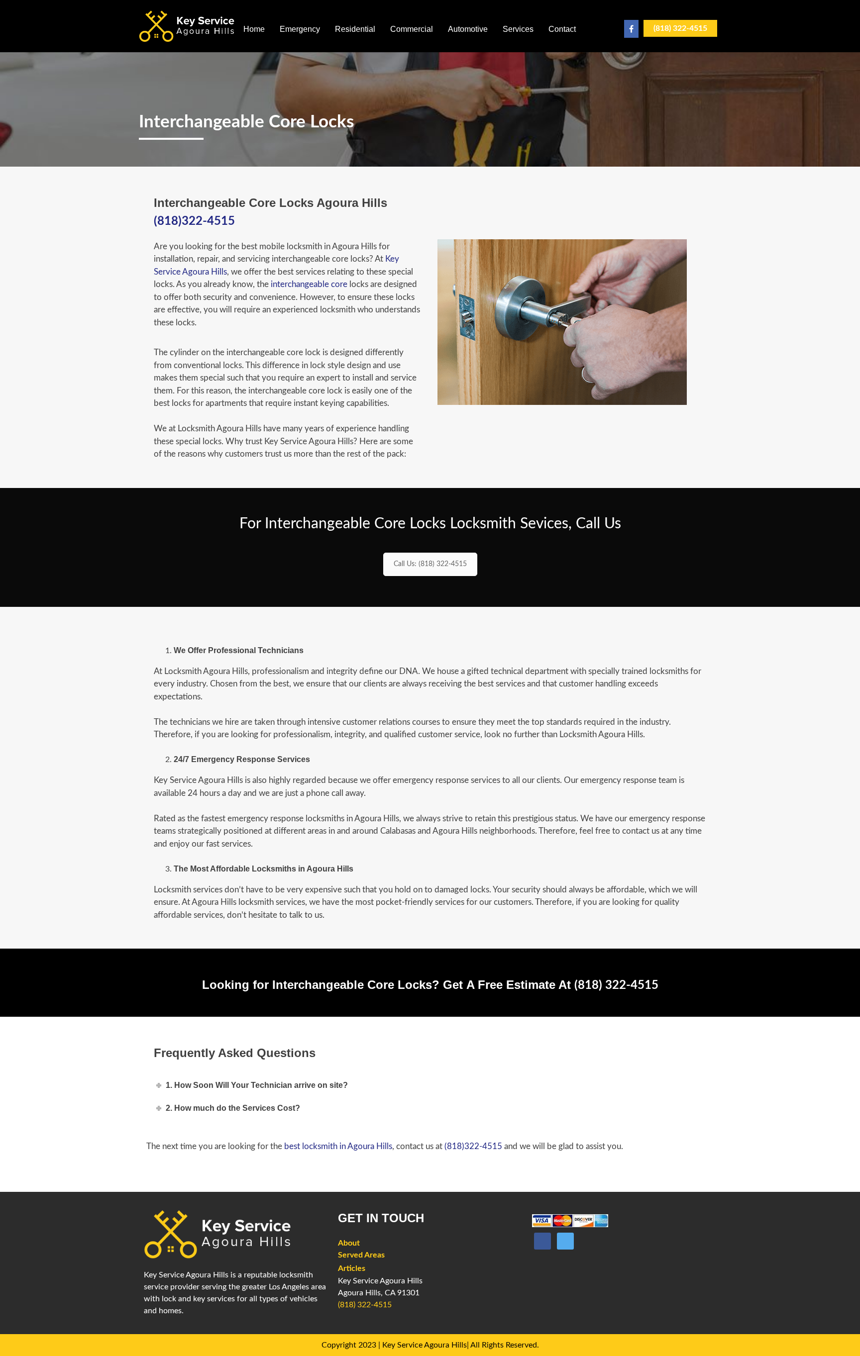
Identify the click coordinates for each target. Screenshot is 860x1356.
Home (254, 29)
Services (518, 29)
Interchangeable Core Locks (246, 122)
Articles (351, 1268)
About (349, 1243)
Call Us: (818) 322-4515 (430, 564)
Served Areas (361, 1255)
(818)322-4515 (194, 221)
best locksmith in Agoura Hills (338, 1146)
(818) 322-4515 (680, 28)
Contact (562, 29)
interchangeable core (309, 284)
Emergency (300, 29)
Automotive (468, 29)
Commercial (411, 29)
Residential (355, 29)
